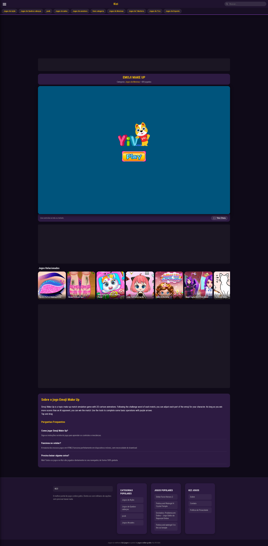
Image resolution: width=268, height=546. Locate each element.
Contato (193, 503)
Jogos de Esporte (173, 11)
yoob (48, 11)
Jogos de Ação (9, 11)
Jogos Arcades (61, 11)
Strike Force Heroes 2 (164, 497)
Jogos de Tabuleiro (136, 11)
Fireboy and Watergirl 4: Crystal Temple (165, 504)
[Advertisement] (134, 35)
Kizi (116, 4)
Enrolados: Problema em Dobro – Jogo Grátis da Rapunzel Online (166, 515)
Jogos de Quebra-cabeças (31, 11)
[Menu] (4, 4)
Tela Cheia (221, 218)
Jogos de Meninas (116, 11)
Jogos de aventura (80, 11)
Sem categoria (98, 11)
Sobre (192, 497)
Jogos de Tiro (154, 11)
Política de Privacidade (199, 510)
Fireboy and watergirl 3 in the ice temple (166, 526)
